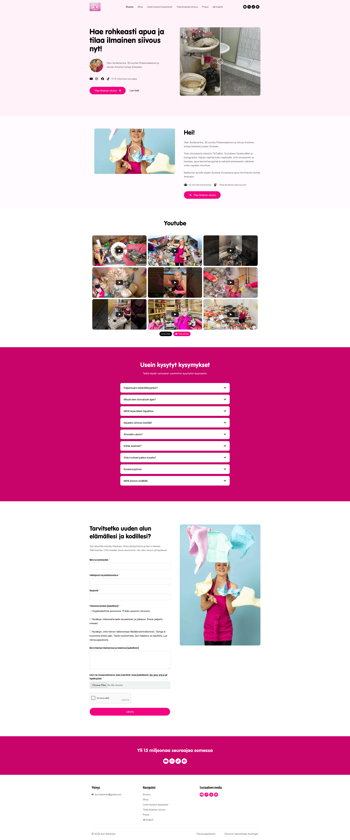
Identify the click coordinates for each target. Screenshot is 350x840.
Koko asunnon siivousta (137, 611)
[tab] (175, 388)
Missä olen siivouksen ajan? (140, 399)
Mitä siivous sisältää (136, 480)
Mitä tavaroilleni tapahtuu (139, 411)
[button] (108, 90)
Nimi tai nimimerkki (99, 559)
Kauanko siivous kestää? (138, 422)
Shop (140, 6)
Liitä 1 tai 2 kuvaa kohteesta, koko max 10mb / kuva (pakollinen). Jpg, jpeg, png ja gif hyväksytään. (128, 677)
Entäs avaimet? (133, 445)
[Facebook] (257, 7)
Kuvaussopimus (133, 469)
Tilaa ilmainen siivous (187, 6)
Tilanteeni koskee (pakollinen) (104, 605)
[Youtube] (245, 7)
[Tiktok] (253, 7)
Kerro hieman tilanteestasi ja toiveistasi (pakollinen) (114, 647)
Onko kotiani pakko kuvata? (140, 457)
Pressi (205, 6)
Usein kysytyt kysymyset (159, 6)
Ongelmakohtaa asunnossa (106, 611)
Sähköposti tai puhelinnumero (104, 575)
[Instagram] (249, 7)
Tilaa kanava (183, 334)
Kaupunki (94, 590)
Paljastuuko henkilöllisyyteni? (141, 387)
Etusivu (129, 6)
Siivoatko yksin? (133, 434)
